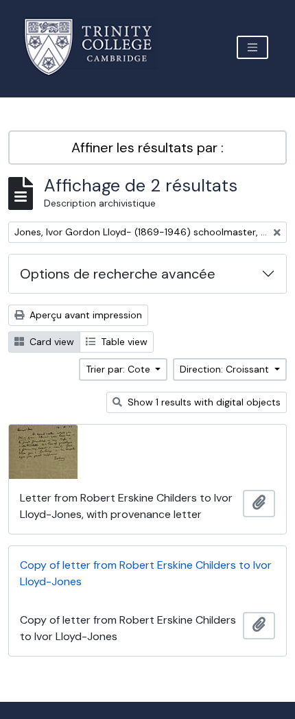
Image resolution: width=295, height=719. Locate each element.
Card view (50, 341)
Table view (123, 341)
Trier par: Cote (119, 369)
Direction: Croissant (226, 369)
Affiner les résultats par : (147, 147)
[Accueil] (96, 47)
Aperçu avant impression (84, 315)
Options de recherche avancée (117, 274)
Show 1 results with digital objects (203, 402)
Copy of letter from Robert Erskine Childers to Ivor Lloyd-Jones (146, 573)
